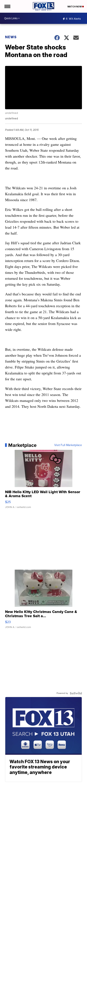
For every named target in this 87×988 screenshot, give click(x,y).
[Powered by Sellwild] (76, 693)
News (11, 37)
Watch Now (74, 6)
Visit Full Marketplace (68, 445)
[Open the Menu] (7, 6)
